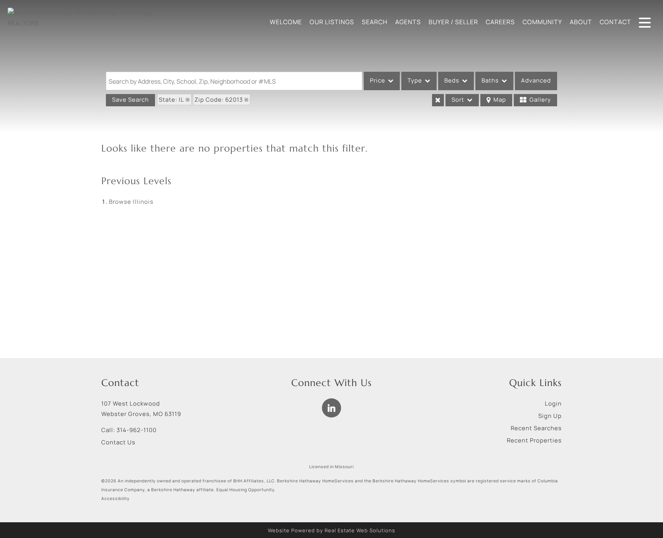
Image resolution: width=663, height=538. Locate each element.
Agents (408, 22)
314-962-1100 (137, 430)
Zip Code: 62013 (219, 100)
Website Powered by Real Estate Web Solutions (331, 530)
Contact (615, 22)
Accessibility (115, 498)
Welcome (286, 22)
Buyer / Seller (453, 22)
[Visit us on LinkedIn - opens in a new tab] (331, 408)
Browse (131, 202)
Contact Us (118, 442)
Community (542, 22)
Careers (500, 22)
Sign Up (550, 416)
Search (375, 22)
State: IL (171, 100)
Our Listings (332, 22)
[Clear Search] (438, 100)
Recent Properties (534, 440)
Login (553, 403)
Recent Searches (536, 428)
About (581, 22)
